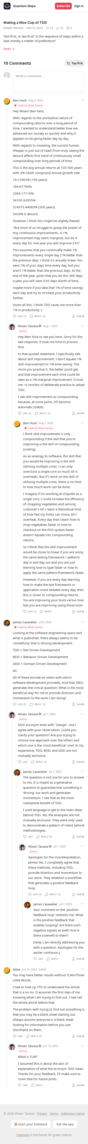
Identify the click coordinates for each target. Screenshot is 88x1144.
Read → (9, 48)
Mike (16, 969)
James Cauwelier (25, 622)
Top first (77, 63)
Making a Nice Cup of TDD (25, 22)
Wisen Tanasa (13, 28)
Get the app (65, 1124)
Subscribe (63, 6)
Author (23, 331)
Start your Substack (32, 1124)
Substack (22, 1135)
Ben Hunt (20, 100)
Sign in (79, 6)
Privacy (42, 1113)
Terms (54, 1113)
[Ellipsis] (82, 100)
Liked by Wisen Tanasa (30, 105)
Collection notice (73, 1113)
